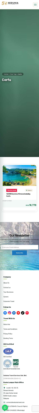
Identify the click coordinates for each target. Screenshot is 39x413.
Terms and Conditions (10, 329)
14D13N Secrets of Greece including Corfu (18, 195)
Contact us (6, 287)
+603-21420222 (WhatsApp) (15, 410)
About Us (6, 283)
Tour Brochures (8, 292)
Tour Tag (13, 74)
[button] (5, 408)
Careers (5, 297)
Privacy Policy (7, 334)
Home (6, 74)
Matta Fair (6, 324)
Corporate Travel (8, 301)
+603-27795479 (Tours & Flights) (16, 406)
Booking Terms (8, 338)
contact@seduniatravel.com (15, 402)
